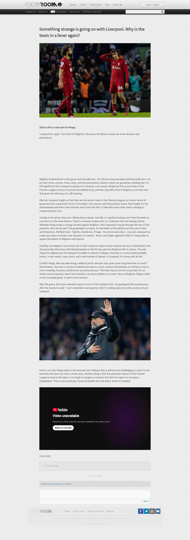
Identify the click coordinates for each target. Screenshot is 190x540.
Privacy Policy (79, 511)
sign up (58, 484)
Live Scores (95, 4)
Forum (83, 4)
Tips (107, 4)
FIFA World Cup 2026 (92, 11)
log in (50, 484)
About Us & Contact (95, 511)
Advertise (110, 511)
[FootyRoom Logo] (44, 4)
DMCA (67, 511)
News (73, 4)
